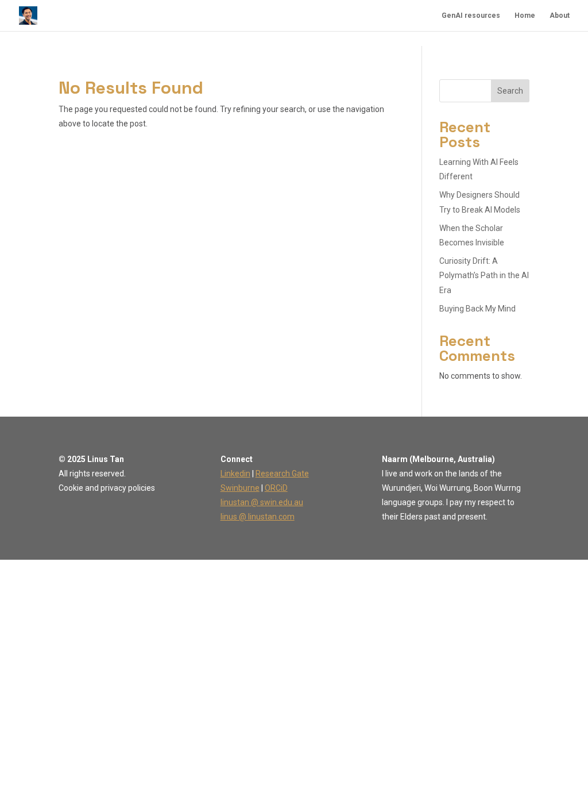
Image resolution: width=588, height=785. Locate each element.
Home (524, 15)
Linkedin (235, 473)
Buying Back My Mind (477, 308)
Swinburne (240, 487)
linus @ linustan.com (257, 516)
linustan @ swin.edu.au (261, 502)
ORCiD (276, 487)
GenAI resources (471, 15)
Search (510, 90)
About (560, 15)
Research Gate (282, 473)
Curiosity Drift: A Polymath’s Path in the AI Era (484, 275)
